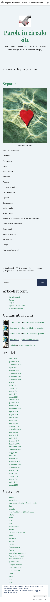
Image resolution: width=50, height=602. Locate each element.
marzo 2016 (13, 485)
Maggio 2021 (13, 391)
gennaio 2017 (14, 458)
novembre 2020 (15, 409)
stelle (11, 574)
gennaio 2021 (14, 403)
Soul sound (9, 268)
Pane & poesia (14, 547)
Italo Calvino (14, 527)
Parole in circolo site (25, 36)
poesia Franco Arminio (18, 553)
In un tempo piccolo (30, 339)
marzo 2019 (13, 432)
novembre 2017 (15, 447)
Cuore (11, 506)
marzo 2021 (13, 397)
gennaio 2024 (14, 370)
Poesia (11, 550)
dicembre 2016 (14, 461)
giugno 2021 (13, 388)
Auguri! (11, 303)
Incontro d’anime (16, 309)
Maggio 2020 (13, 417)
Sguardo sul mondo (17, 306)
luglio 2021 (13, 385)
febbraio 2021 (14, 400)
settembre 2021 (15, 379)
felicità (11, 515)
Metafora (12, 538)
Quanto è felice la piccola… (34, 322)
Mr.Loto (13, 345)
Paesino (12, 544)
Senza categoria (15, 568)
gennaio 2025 (14, 362)
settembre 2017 (15, 450)
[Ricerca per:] (18, 282)
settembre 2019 (15, 429)
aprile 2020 (13, 420)
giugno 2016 (13, 476)
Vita (10, 582)
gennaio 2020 (14, 426)
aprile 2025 (13, 359)
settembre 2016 (15, 467)
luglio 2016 (13, 473)
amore (11, 497)
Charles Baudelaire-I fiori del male (23, 503)
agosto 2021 (13, 382)
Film (10, 521)
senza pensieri (14, 571)
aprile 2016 (13, 482)
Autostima (13, 500)
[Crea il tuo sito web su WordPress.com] (25, 2)
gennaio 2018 (14, 441)
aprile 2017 (13, 456)
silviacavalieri (15, 322)
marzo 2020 (13, 423)
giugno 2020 (13, 415)
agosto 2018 (13, 435)
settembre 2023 (15, 373)
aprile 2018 (13, 438)
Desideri (12, 300)
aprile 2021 (13, 394)
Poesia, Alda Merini (16, 556)
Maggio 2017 (13, 453)
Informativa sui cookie (10, 593)
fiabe (11, 518)
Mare (11, 535)
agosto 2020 (13, 412)
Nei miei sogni (14, 297)
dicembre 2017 (14, 444)
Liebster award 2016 (17, 532)
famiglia (12, 509)
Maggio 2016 (13, 479)
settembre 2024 (15, 365)
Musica (11, 541)
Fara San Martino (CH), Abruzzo (21, 512)
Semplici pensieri (15, 565)
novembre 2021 (15, 376)
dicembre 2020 (14, 406)
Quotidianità (14, 562)
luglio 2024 (13, 368)
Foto (10, 524)
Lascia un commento (26, 271)
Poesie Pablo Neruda (17, 559)
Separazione (13, 83)
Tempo (11, 579)
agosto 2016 (13, 470)
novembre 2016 (15, 464)
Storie (11, 576)
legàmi (39, 268)
